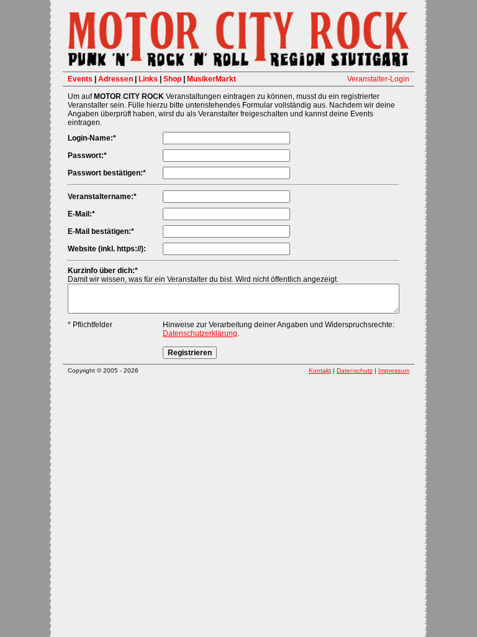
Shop (172, 79)
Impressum (393, 370)
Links (148, 79)
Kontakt (320, 370)
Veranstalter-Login (378, 79)
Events (80, 79)
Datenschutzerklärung (200, 333)
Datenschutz (355, 370)
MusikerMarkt (211, 79)
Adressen (115, 79)
